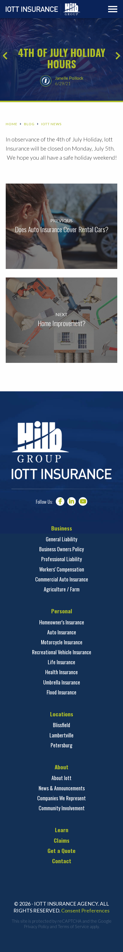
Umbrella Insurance (61, 682)
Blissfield (61, 725)
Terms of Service (73, 926)
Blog (29, 124)
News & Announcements (62, 788)
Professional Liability (61, 559)
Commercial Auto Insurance (61, 579)
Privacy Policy (36, 926)
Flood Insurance (61, 692)
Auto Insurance (61, 632)
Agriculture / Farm (62, 589)
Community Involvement (62, 808)
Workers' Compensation (61, 569)
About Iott (61, 778)
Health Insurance (61, 672)
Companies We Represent (61, 798)
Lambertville (61, 735)
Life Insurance (61, 662)
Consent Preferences (85, 910)
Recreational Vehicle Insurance (61, 652)
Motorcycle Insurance (61, 642)
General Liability (61, 539)
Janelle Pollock (69, 78)
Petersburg (61, 745)
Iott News (51, 124)
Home (11, 124)
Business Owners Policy (61, 549)
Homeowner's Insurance (61, 622)
